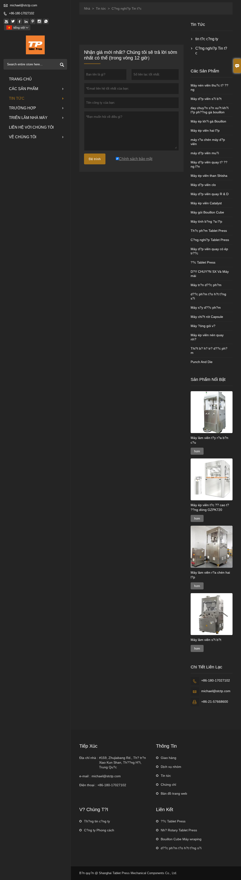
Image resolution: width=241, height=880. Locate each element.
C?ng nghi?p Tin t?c (211, 50)
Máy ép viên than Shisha (209, 176)
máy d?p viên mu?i (205, 153)
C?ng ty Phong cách (99, 830)
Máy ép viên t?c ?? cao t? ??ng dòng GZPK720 (210, 507)
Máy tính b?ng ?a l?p (206, 221)
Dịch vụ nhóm (171, 767)
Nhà (87, 8)
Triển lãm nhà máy (28, 118)
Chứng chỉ (168, 784)
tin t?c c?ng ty (206, 39)
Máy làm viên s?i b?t (206, 640)
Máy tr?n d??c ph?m (206, 285)
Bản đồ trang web (174, 793)
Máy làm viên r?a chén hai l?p (210, 575)
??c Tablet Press (203, 262)
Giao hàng (168, 758)
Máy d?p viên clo (203, 185)
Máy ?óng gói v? (203, 326)
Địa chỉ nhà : (88, 758)
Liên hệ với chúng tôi (31, 127)
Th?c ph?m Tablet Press (209, 231)
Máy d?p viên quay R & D (210, 194)
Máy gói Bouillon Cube (207, 212)
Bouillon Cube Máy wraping (181, 839)
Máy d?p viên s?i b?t (206, 99)
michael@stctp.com (23, 5)
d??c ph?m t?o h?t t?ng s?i (181, 848)
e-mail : (84, 776)
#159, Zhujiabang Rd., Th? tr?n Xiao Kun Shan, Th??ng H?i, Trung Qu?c (122, 762)
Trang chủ (20, 79)
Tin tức (16, 98)
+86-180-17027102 (21, 13)
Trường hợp (22, 108)
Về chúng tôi (22, 137)
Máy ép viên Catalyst (206, 203)
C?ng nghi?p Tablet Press (210, 240)
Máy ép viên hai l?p (205, 130)
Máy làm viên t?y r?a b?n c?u (209, 440)
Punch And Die (202, 362)
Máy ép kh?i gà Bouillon (208, 121)
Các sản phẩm (23, 89)
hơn (197, 451)
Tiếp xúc (88, 746)
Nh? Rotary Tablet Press (179, 830)
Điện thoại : (87, 785)
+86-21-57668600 (214, 701)
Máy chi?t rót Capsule (207, 317)
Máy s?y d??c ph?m (206, 307)
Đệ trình (95, 159)
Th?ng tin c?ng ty (97, 821)
